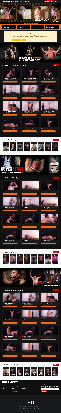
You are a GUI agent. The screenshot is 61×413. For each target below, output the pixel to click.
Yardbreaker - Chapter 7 (48, 352)
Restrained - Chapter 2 (48, 336)
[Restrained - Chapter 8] (49, 297)
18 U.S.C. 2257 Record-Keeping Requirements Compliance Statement (30, 399)
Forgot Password (15, 386)
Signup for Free (50, 1)
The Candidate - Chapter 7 (29, 95)
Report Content (37, 408)
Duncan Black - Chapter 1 (10, 240)
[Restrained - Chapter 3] (30, 330)
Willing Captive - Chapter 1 (49, 128)
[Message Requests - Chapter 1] (30, 73)
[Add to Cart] (19, 81)
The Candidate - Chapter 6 (10, 111)
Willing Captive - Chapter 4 (49, 95)
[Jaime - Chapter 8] (30, 202)
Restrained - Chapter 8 (48, 303)
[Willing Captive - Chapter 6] (11, 73)
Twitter (22, 386)
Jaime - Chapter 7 (8, 223)
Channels (25, 1)
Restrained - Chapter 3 (28, 336)
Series (21, 1)
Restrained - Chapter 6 (28, 319)
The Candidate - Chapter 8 (49, 78)
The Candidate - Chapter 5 (49, 111)
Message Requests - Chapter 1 (30, 78)
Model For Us (23, 388)
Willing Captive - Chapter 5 (10, 95)
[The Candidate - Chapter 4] (30, 122)
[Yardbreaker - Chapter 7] (49, 347)
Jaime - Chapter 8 (27, 207)
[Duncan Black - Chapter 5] (30, 185)
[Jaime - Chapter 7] (11, 218)
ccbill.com (30, 406)
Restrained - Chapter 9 (28, 303)
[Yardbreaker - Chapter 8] (30, 347)
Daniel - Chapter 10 (47, 240)
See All (55, 65)
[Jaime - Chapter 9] (49, 185)
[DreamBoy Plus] (8, 1)
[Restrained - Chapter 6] (30, 314)
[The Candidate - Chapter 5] (49, 106)
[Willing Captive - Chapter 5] (11, 89)
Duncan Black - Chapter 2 (29, 223)
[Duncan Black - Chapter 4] (11, 202)
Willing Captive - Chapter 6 (10, 78)
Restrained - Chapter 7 (9, 319)
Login (45, 1)
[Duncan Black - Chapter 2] (30, 218)
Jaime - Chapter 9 (47, 190)
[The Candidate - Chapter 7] (30, 89)
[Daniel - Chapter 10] (49, 235)
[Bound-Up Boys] (37, 27)
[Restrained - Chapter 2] (49, 330)
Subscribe (44, 391)
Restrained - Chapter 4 (9, 336)
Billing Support (14, 391)
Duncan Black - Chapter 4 (10, 207)
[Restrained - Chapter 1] (11, 347)
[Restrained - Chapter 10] (11, 297)
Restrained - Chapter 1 (9, 352)
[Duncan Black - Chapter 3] (49, 202)
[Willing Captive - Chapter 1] (49, 122)
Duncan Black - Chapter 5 (29, 190)
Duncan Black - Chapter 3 (48, 207)
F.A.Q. (13, 388)
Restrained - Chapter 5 (48, 319)
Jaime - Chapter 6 (47, 223)
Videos (16, 1)
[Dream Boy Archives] (52, 27)
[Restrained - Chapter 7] (11, 314)
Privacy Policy (23, 408)
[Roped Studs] (23, 27)
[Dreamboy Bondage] (4, 79)
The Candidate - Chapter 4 (29, 128)
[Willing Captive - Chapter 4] (49, 89)
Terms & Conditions (30, 408)
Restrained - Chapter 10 (10, 303)
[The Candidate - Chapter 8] (49, 73)
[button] (4, 147)
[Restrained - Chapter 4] (11, 330)
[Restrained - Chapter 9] (30, 297)
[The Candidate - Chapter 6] (11, 106)
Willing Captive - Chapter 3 (29, 111)
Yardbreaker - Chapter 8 (29, 352)
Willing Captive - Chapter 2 (10, 128)
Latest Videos (4, 386)
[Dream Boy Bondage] (9, 27)
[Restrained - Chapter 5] (49, 314)
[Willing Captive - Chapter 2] (11, 122)
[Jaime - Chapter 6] (49, 218)
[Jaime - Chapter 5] (30, 235)
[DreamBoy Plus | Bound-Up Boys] (30, 12)
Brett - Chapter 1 (8, 190)
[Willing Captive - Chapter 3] (30, 106)
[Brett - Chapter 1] (11, 185)
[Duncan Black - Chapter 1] (11, 235)
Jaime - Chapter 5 (27, 240)
